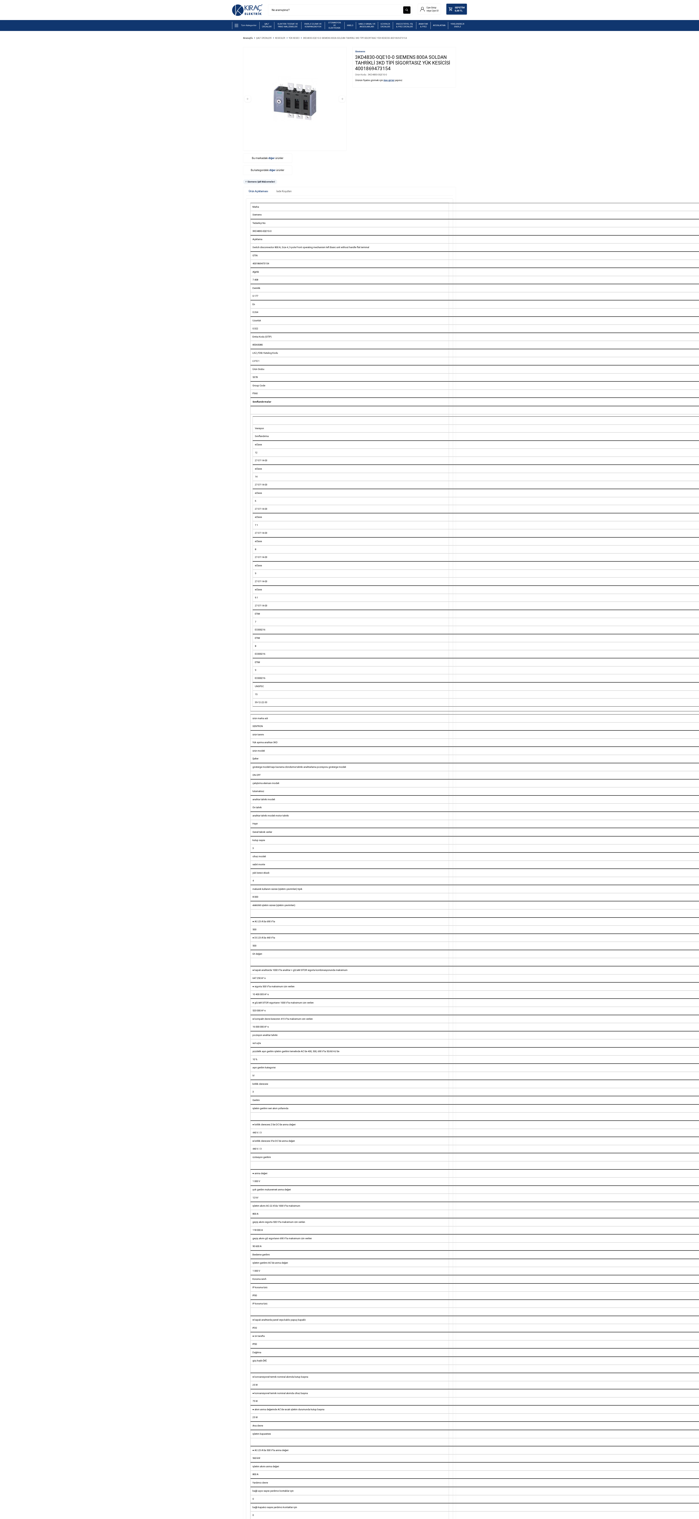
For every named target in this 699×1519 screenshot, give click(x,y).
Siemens (360, 51)
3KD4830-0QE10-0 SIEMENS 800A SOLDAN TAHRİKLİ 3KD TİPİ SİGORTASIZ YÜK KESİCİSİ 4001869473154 (355, 38)
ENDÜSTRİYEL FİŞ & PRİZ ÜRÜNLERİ (404, 25)
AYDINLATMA (439, 25)
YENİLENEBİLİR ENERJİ (457, 25)
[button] (248, 99)
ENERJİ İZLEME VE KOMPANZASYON (312, 25)
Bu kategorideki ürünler (267, 170)
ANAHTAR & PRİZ (423, 25)
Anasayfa (248, 38)
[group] (295, 99)
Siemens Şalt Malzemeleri (261, 182)
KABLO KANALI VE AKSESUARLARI (367, 25)
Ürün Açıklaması (258, 191)
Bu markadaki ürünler (267, 158)
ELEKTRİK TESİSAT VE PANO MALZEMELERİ (288, 25)
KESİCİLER (280, 38)
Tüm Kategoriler (248, 25)
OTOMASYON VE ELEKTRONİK (334, 25)
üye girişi (389, 80)
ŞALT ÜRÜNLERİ (267, 25)
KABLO (350, 25)
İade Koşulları (284, 191)
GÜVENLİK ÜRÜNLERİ (385, 25)
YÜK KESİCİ (294, 38)
